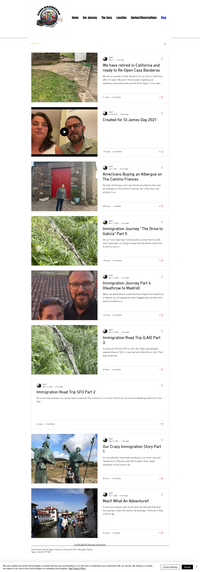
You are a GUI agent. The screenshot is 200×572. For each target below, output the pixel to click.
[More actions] (163, 58)
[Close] (196, 567)
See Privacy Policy (77, 568)
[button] (165, 44)
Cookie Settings (170, 567)
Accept (187, 567)
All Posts (35, 43)
